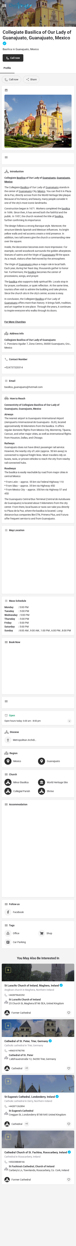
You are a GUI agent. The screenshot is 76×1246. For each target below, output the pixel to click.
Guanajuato (49, 177)
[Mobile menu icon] (4, 5)
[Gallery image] (38, 121)
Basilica (21, 177)
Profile (7, 68)
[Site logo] (20, 5)
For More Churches (15, 321)
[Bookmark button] (69, 1013)
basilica (66, 208)
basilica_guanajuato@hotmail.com (23, 387)
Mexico (8, 181)
